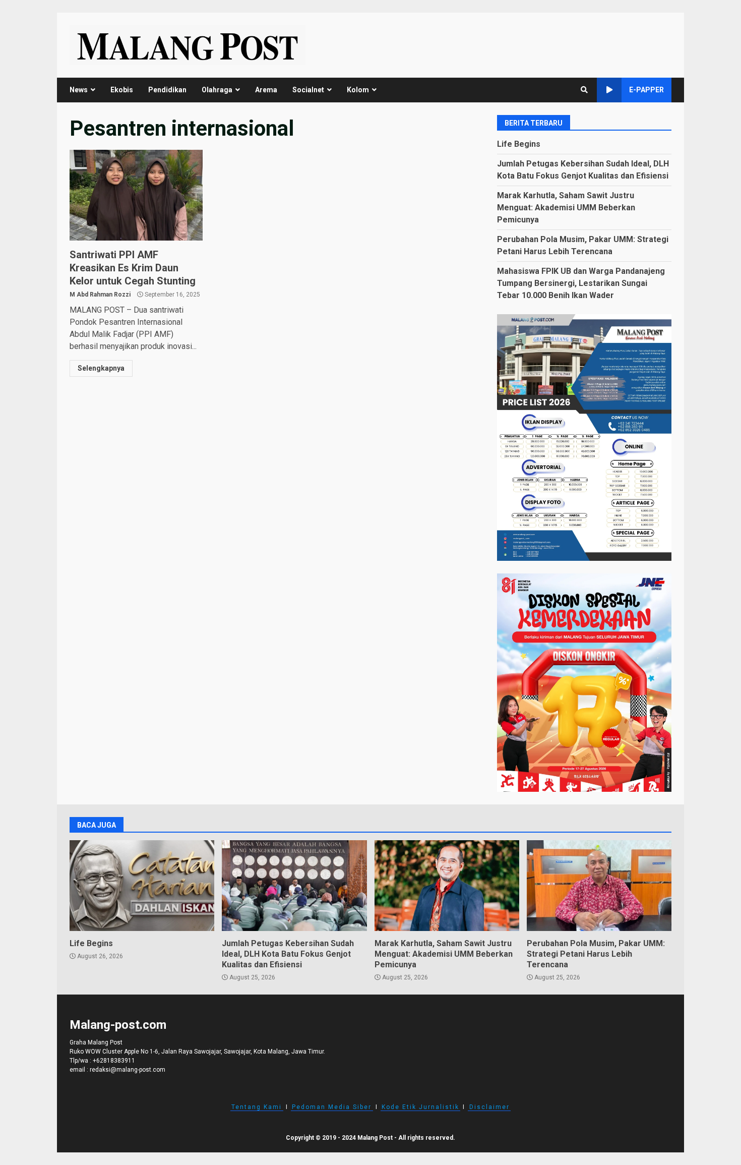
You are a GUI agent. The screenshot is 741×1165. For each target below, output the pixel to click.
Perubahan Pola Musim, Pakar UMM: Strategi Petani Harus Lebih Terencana (599, 885)
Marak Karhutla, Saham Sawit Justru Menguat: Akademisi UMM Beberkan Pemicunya (566, 207)
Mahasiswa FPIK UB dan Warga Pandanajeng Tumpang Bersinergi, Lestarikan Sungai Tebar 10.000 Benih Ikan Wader (581, 283)
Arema (266, 90)
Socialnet (308, 90)
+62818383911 (114, 1060)
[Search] (584, 89)
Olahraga (217, 90)
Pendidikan (167, 90)
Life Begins (518, 144)
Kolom (358, 90)
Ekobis (121, 90)
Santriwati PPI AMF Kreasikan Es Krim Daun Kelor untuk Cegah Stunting (136, 195)
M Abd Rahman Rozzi (100, 294)
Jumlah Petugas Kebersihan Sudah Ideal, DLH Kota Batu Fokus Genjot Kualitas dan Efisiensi (294, 885)
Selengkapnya (101, 368)
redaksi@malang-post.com (127, 1069)
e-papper (646, 90)
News (79, 90)
